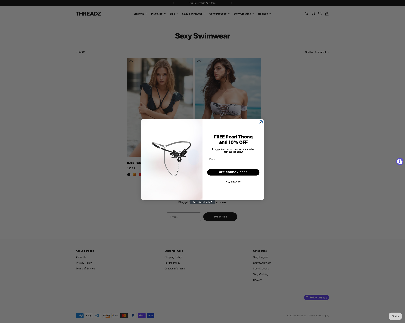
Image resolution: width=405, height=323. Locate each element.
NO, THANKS (233, 182)
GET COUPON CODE (233, 172)
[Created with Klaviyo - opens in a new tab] (202, 202)
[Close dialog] (261, 122)
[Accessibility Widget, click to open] (399, 161)
